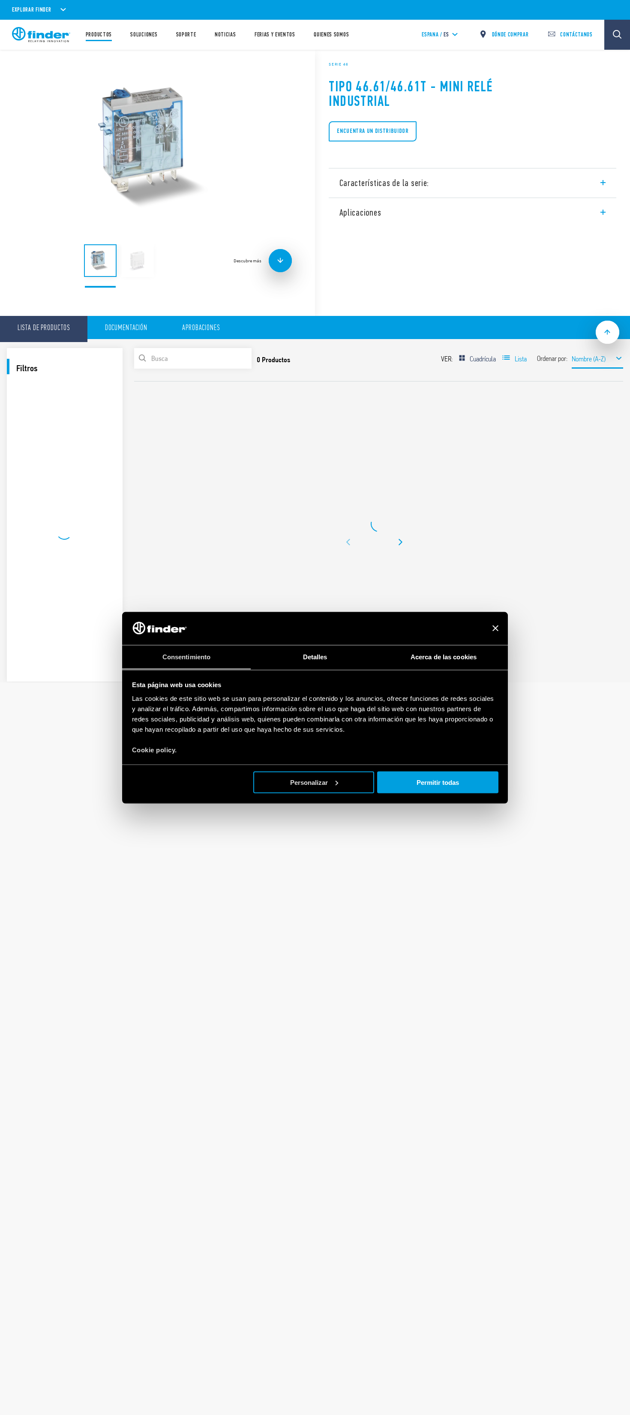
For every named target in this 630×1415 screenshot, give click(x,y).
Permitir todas (438, 782)
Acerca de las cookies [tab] (444, 656)
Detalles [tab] (315, 656)
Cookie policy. (154, 749)
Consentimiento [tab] (186, 656)
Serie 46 (338, 64)
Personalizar (309, 782)
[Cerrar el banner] (495, 628)
